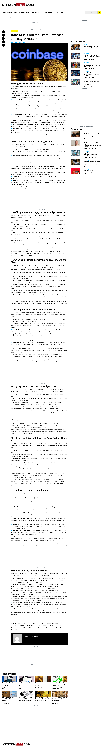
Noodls (88, 746)
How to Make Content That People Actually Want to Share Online (92, 48)
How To (28, 12)
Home (4, 12)
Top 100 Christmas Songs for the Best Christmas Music (92, 134)
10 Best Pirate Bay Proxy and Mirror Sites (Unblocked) (92, 171)
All (65, 12)
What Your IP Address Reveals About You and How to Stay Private (92, 74)
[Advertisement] (35, 26)
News (61, 12)
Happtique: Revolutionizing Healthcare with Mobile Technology (92, 154)
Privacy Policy (60, 746)
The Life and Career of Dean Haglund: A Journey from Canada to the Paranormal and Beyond (92, 144)
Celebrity (40, 12)
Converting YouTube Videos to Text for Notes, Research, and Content (92, 57)
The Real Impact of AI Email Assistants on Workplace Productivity (92, 83)
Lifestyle (34, 12)
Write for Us (44, 746)
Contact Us (51, 746)
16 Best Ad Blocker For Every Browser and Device (92, 162)
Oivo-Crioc (81, 746)
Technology (22, 12)
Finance (15, 12)
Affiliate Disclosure (71, 746)
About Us (36, 746)
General (56, 12)
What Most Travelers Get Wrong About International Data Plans (92, 65)
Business (9, 12)
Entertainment (49, 12)
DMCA (93, 746)
